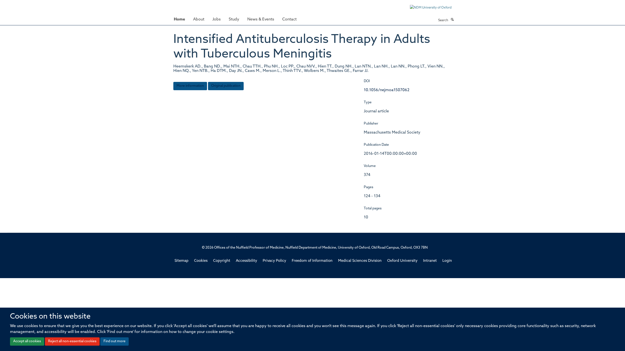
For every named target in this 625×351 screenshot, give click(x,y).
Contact (289, 19)
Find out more (114, 341)
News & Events (260, 19)
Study (234, 19)
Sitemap (181, 261)
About (198, 19)
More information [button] (190, 86)
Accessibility (246, 261)
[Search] (452, 20)
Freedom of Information (312, 261)
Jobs (216, 19)
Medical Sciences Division (360, 261)
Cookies (201, 261)
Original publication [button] (225, 86)
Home (179, 19)
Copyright (221, 261)
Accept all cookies (27, 341)
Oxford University (402, 261)
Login (447, 261)
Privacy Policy (274, 261)
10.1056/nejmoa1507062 (386, 90)
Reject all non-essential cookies (72, 341)
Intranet (430, 261)
